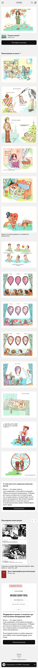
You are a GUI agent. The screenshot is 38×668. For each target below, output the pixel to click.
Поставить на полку (19, 43)
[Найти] (31, 2)
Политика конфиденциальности (19, 659)
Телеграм (19, 656)
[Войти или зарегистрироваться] (35, 2)
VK (19, 657)
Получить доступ (19, 508)
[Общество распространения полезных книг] (19, 2)
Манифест (19, 654)
